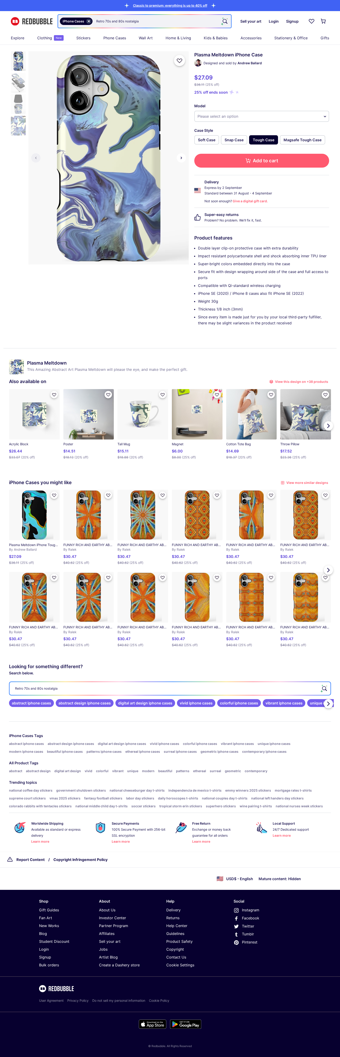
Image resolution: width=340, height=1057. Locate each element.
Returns (172, 918)
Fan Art (45, 918)
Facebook (250, 918)
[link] (31, 703)
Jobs (103, 949)
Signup (45, 957)
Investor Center (112, 918)
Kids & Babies (216, 38)
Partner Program (113, 925)
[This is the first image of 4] (35, 158)
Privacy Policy (78, 1000)
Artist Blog (108, 957)
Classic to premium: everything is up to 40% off (170, 5)
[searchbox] (170, 688)
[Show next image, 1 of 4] (181, 158)
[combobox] (144, 21)
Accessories (251, 38)
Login (44, 949)
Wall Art (146, 38)
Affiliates (106, 933)
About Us (107, 910)
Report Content (30, 859)
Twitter (248, 926)
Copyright (175, 949)
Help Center (176, 925)
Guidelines (175, 933)
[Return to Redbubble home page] (32, 21)
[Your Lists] (311, 21)
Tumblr (248, 934)
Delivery (173, 910)
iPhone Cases (21, 735)
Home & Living (178, 38)
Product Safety (179, 941)
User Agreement (51, 1000)
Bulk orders (49, 965)
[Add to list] (179, 60)
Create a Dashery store (119, 965)
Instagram (250, 910)
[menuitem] (17, 37)
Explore (17, 38)
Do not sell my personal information (118, 1000)
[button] (170, 5)
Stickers (83, 38)
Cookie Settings (180, 965)
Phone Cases (114, 38)
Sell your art (110, 941)
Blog (43, 933)
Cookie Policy (159, 1000)
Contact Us (176, 957)
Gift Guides (49, 910)
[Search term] (224, 21)
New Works (49, 925)
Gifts (325, 38)
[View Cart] (323, 21)
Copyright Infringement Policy (80, 859)
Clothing (49, 38)
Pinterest (249, 942)
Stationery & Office (291, 38)
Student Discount (54, 941)
